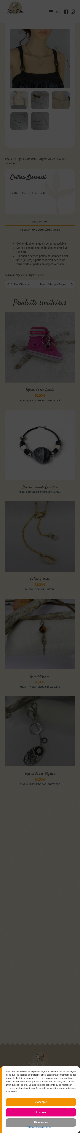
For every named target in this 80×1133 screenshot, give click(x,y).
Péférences (41, 1122)
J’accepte (41, 1101)
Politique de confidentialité (39, 1127)
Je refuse (41, 1112)
